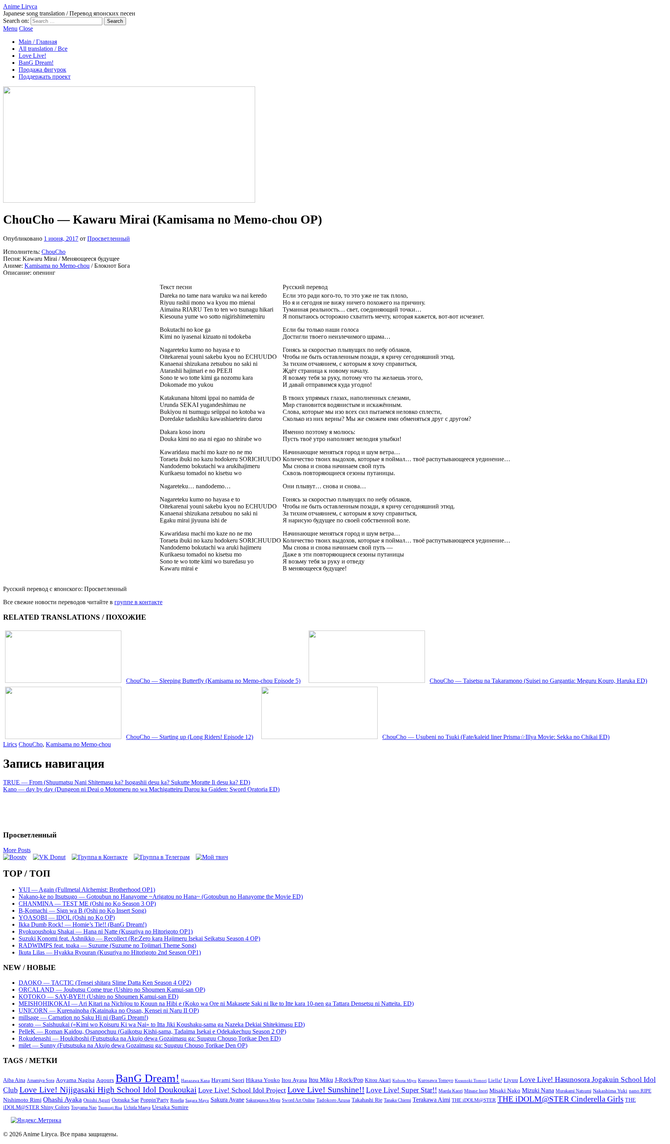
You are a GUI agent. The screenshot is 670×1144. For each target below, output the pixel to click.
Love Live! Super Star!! (401, 1090)
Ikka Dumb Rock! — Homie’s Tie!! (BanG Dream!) (83, 924)
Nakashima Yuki (610, 1091)
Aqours (105, 1080)
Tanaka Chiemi (397, 1100)
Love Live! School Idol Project (242, 1090)
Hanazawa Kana (195, 1081)
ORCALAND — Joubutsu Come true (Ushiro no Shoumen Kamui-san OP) (112, 989)
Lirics (10, 744)
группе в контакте (138, 602)
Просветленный (108, 238)
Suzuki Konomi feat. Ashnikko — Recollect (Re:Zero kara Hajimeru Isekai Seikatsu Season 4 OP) (139, 938)
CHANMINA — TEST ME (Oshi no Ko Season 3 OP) (87, 903)
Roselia (177, 1100)
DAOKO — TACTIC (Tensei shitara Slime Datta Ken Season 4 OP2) (105, 982)
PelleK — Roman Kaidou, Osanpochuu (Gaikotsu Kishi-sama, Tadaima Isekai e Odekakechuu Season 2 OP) (152, 1031)
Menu (10, 28)
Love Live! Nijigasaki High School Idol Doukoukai (108, 1089)
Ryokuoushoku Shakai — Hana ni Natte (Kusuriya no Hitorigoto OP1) (106, 931)
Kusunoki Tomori (471, 1080)
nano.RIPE (640, 1091)
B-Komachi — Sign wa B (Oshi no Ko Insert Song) (82, 910)
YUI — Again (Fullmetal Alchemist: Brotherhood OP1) (87, 889)
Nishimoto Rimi (22, 1100)
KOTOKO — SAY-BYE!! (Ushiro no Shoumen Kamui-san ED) (98, 996)
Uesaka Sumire (170, 1107)
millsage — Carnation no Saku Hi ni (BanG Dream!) (83, 1017)
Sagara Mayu (197, 1100)
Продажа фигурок (42, 69)
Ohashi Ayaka (62, 1099)
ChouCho (53, 251)
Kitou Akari (378, 1080)
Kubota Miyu (404, 1080)
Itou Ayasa (294, 1080)
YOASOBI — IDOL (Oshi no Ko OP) (67, 917)
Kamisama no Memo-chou (57, 265)
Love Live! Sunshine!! (325, 1089)
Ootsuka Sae (125, 1100)
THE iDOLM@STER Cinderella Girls (560, 1099)
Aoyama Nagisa (75, 1080)
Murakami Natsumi (573, 1091)
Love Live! (32, 55)
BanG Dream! (36, 62)
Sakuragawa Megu (263, 1100)
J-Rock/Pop (349, 1080)
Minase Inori (476, 1091)
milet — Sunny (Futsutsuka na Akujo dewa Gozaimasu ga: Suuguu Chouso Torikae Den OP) (133, 1045)
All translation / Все (43, 48)
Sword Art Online (298, 1100)
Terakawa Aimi (431, 1099)
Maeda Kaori (451, 1091)
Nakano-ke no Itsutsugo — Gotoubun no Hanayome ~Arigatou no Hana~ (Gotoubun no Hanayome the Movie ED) (161, 896)
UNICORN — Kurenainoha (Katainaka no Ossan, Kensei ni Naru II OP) (109, 1010)
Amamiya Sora (40, 1080)
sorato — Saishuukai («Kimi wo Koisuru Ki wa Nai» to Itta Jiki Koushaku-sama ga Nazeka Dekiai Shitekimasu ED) (162, 1024)
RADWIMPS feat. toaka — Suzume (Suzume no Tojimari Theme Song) (107, 945)
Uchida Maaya (137, 1107)
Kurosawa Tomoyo (435, 1080)
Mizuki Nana (538, 1090)
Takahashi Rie (367, 1100)
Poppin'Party (154, 1100)
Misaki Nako (504, 1090)
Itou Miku (321, 1080)
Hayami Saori (227, 1080)
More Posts (17, 850)
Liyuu (511, 1080)
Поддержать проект (45, 76)
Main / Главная (38, 41)
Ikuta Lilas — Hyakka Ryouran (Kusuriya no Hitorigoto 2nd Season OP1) (110, 952)
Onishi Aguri (96, 1100)
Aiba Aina (14, 1080)
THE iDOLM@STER (474, 1100)
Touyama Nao (84, 1107)
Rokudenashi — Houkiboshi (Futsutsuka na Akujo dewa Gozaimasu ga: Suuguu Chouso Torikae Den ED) (150, 1038)
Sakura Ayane (227, 1099)
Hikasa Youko (263, 1080)
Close (26, 28)
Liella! (495, 1080)
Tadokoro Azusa (333, 1100)
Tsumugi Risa (110, 1107)
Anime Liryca (20, 6)
